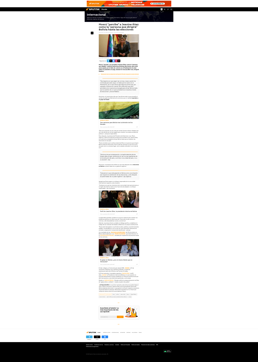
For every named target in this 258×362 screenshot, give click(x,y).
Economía (122, 332)
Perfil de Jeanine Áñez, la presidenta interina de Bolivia (118, 211)
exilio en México (108, 280)
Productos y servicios (109, 344)
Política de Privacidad (125, 344)
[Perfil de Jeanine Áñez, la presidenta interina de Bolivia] (119, 199)
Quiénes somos (89, 344)
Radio (140, 332)
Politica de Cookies (135, 344)
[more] (137, 127)
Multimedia (134, 332)
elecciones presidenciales (118, 232)
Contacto (117, 344)
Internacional (101, 294)
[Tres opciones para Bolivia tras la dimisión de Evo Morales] (119, 110)
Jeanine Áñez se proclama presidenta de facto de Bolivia (117, 296)
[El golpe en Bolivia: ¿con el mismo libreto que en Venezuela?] (119, 247)
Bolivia (128, 294)
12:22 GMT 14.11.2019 (103, 32)
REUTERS (101, 58)
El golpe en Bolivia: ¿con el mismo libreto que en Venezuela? (116, 261)
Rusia (114, 294)
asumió (104, 275)
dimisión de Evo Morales (107, 235)
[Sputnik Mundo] (93, 11)
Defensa (128, 332)
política (117, 294)
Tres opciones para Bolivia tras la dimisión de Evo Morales (116, 123)
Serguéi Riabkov (134, 294)
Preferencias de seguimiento (92, 346)
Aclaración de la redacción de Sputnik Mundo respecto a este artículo (120, 74)
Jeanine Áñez (125, 273)
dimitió (127, 268)
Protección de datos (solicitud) (148, 344)
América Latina (104, 120)
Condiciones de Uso (98, 344)
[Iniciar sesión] (164, 9)
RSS (157, 344)
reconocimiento (102, 296)
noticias (129, 296)
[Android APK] (167, 351)
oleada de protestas (120, 234)
